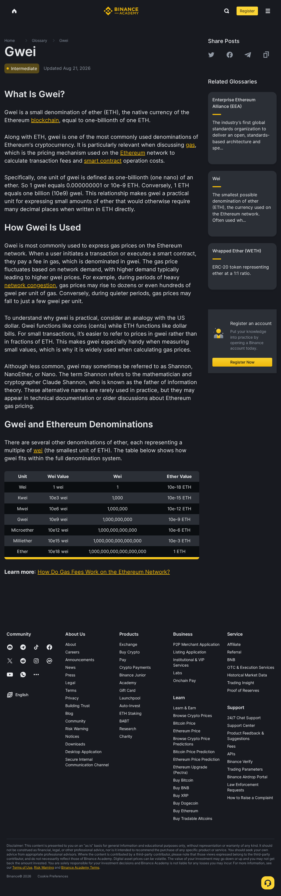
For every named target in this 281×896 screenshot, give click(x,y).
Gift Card (127, 690)
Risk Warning (76, 728)
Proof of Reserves (243, 690)
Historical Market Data (247, 675)
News (70, 667)
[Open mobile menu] (267, 11)
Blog (69, 713)
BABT (124, 721)
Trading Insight (240, 682)
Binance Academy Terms (80, 867)
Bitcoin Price (184, 723)
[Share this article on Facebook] (229, 54)
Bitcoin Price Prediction (194, 751)
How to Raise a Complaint (250, 797)
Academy (127, 682)
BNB (231, 659)
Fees (231, 746)
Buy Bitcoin (183, 780)
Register (247, 10)
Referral (234, 652)
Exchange (128, 644)
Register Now (242, 362)
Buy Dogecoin (185, 803)
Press (70, 675)
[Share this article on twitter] (211, 54)
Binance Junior (132, 675)
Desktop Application (83, 751)
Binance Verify (240, 761)
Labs (177, 672)
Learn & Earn (184, 707)
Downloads (75, 744)
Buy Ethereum (185, 810)
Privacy (72, 698)
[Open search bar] (225, 11)
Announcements (79, 659)
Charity (125, 736)
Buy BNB (181, 787)
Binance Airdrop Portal (247, 776)
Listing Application (189, 652)
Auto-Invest (129, 705)
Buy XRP (181, 795)
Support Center (241, 725)
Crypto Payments (135, 667)
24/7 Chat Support (244, 717)
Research (127, 728)
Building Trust (77, 705)
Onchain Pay (184, 680)
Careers (72, 652)
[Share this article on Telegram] (248, 54)
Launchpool (129, 698)
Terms (70, 690)
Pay (122, 659)
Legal (70, 682)
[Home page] (121, 11)
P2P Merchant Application (196, 644)
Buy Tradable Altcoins (192, 818)
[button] (268, 11)
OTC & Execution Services (250, 667)
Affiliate (234, 644)
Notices (72, 736)
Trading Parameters (245, 769)
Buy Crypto (129, 652)
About (70, 644)
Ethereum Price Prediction (196, 759)
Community (75, 721)
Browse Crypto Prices (192, 715)
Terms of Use (22, 867)
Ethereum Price (186, 730)
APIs (231, 753)
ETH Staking (130, 713)
